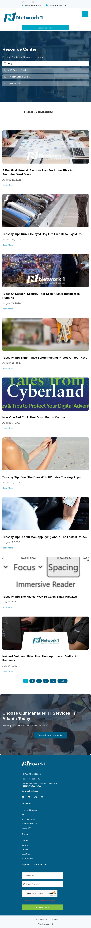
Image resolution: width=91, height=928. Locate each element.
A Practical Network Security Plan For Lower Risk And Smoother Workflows (38, 172)
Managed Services (29, 810)
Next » (62, 681)
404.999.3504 (60, 5)
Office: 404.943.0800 (32, 774)
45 (53, 681)
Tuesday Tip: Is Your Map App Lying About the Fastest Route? (45, 537)
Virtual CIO (26, 828)
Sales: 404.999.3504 (31, 779)
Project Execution (29, 823)
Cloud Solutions (28, 819)
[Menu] (85, 14)
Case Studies (14, 83)
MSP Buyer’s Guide (17, 70)
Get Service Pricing (45, 28)
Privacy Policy (27, 858)
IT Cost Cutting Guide (19, 77)
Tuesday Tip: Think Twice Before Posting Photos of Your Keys (44, 357)
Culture (25, 845)
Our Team (26, 840)
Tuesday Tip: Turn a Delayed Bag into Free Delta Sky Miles (42, 234)
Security (25, 814)
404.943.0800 (37, 5)
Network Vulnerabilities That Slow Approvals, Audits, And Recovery (41, 658)
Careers (25, 849)
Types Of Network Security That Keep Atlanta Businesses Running (41, 295)
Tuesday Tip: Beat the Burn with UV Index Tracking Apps (41, 477)
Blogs (11, 63)
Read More (7, 185)
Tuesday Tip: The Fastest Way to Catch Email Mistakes (39, 596)
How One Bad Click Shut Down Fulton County (33, 417)
